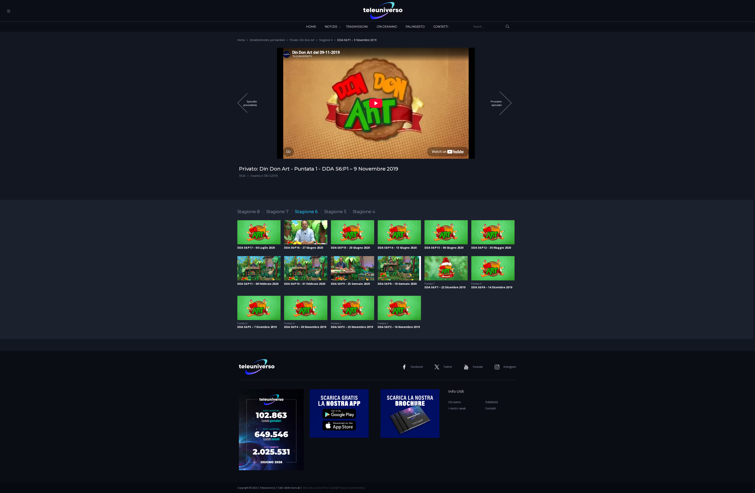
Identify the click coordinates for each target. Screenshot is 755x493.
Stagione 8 (248, 212)
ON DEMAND (387, 26)
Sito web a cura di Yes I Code (319, 487)
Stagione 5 (335, 212)
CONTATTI (440, 26)
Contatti (490, 408)
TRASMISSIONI (357, 26)
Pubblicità (491, 402)
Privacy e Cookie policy (351, 487)
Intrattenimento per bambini (267, 40)
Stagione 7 (277, 212)
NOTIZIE (331, 26)
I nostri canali (457, 408)
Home (241, 40)
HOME (311, 26)
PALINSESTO (415, 26)
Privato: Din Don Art (301, 40)
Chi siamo (454, 402)
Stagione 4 (364, 212)
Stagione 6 (325, 40)
